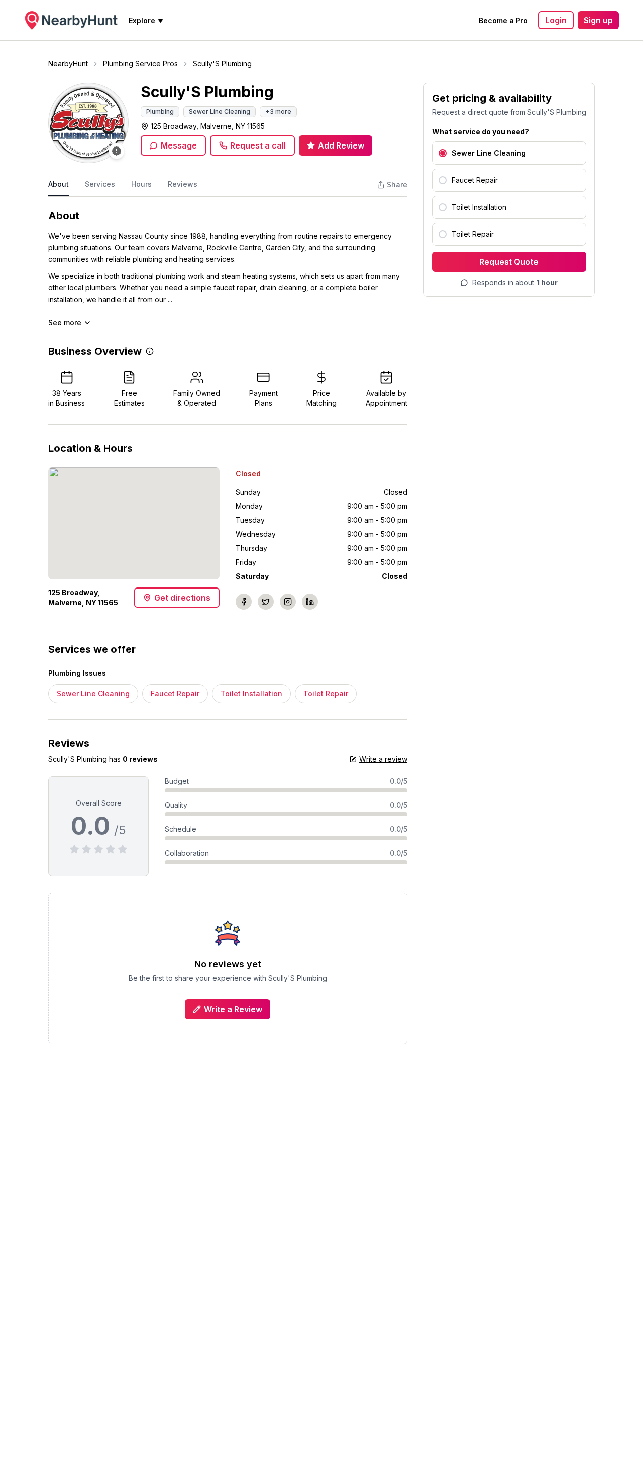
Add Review (341, 145)
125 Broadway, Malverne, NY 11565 (208, 126)
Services (100, 184)
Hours (141, 184)
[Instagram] (288, 602)
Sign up (598, 20)
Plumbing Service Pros (140, 63)
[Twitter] (266, 602)
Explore (142, 20)
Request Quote (509, 262)
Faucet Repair (175, 693)
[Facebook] (244, 602)
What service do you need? (480, 131)
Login (556, 20)
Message (179, 145)
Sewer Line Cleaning (93, 693)
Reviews (182, 184)
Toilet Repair (325, 693)
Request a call (258, 145)
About (58, 184)
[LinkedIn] (310, 602)
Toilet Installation (251, 693)
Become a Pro (503, 20)
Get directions (182, 598)
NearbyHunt (68, 63)
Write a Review (233, 1009)
